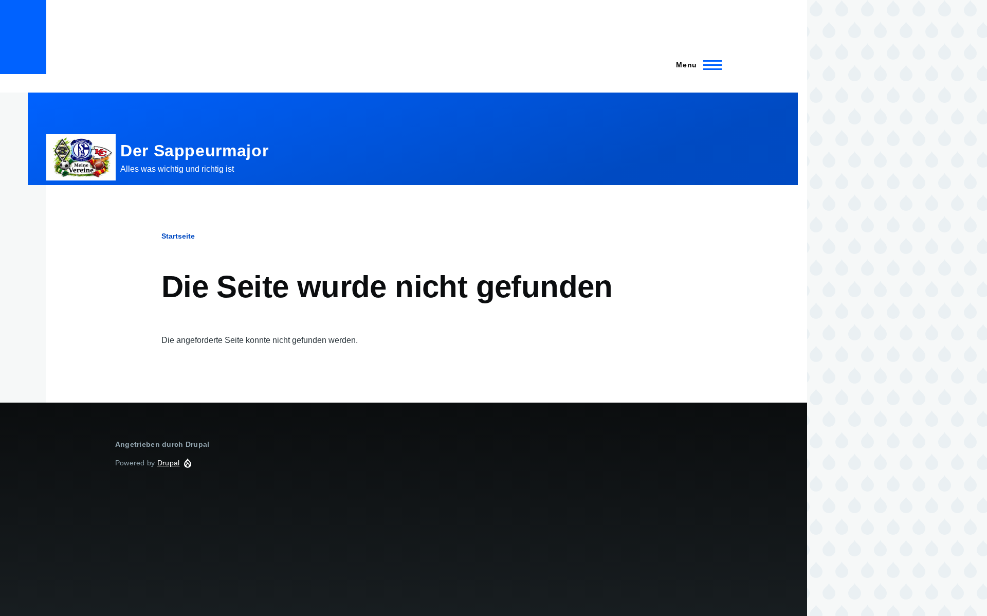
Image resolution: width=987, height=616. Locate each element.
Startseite (178, 236)
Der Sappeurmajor (194, 150)
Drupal (168, 463)
